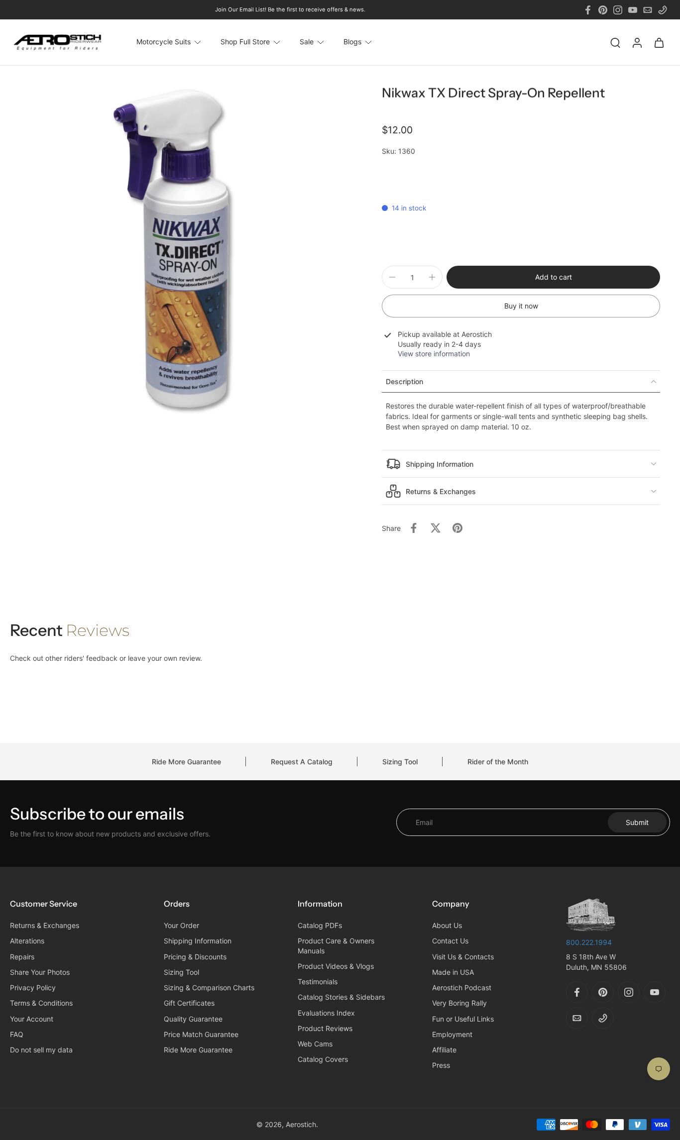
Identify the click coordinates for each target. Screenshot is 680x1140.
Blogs (352, 42)
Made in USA (453, 971)
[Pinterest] (602, 10)
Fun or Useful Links (463, 1018)
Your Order (181, 925)
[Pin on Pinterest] (457, 528)
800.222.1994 (589, 941)
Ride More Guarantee (186, 761)
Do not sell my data (41, 1049)
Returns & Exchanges (44, 925)
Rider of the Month (497, 761)
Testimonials (318, 981)
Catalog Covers (323, 1059)
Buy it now (521, 306)
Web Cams (315, 1043)
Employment (452, 1034)
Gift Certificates (189, 1003)
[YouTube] (632, 10)
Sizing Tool (400, 761)
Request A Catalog (302, 761)
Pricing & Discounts (195, 956)
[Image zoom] (175, 250)
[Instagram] (617, 10)
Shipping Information (197, 940)
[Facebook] (587, 10)
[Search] (615, 42)
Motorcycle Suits (163, 42)
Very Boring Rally (459, 1003)
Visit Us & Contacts (463, 956)
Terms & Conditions (41, 1003)
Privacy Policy (33, 987)
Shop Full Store (245, 42)
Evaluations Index (326, 1012)
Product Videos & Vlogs (336, 965)
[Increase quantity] (432, 277)
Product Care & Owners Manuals (336, 945)
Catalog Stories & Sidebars (341, 997)
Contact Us (450, 940)
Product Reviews (325, 1028)
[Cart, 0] (659, 42)
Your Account (31, 1018)
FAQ (16, 1034)
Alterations (27, 940)
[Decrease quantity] (392, 277)
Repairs (22, 956)
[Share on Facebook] (414, 528)
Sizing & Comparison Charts (209, 987)
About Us (447, 925)
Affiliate (444, 1049)
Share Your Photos (40, 971)
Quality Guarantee (193, 1018)
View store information (434, 353)
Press (441, 1065)
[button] (553, 277)
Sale (307, 42)
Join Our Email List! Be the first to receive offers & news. (290, 9)
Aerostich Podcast (461, 987)
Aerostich (301, 1124)
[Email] (647, 10)
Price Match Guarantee (201, 1034)
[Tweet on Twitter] (436, 528)
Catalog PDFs (320, 925)
